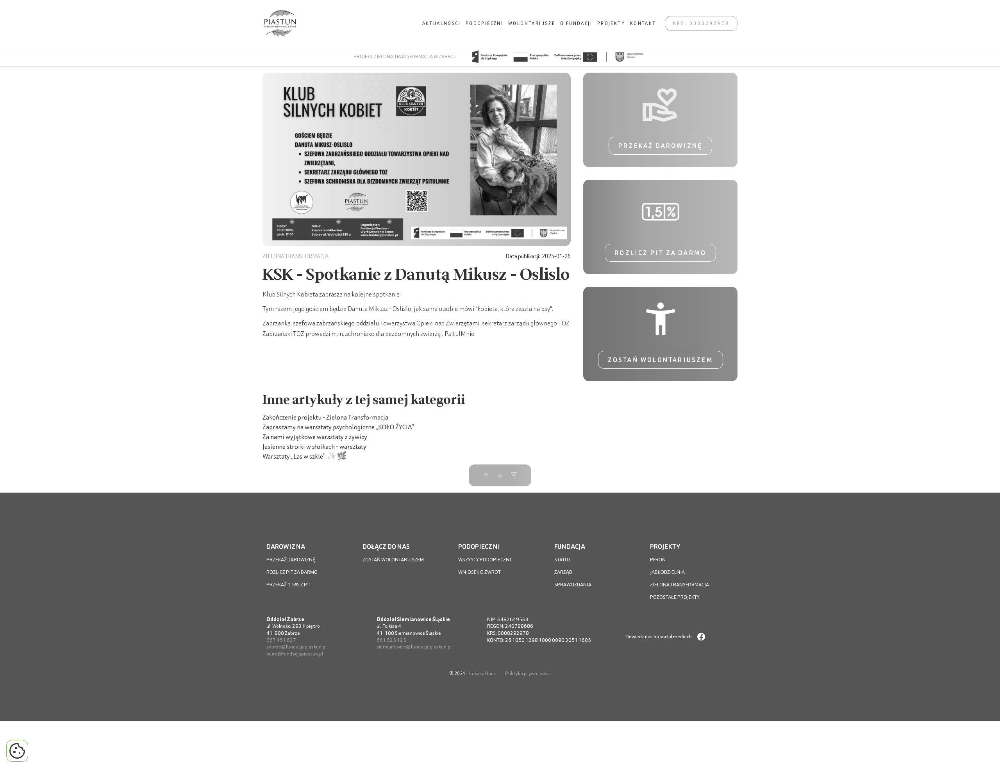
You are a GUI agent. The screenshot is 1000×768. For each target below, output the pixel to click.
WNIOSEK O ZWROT (479, 572)
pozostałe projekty (675, 597)
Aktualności (441, 23)
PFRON (658, 559)
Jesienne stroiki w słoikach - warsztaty (314, 446)
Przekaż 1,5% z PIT (288, 584)
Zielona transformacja (679, 584)
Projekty (611, 23)
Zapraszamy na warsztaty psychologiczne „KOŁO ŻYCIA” (338, 427)
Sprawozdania (572, 584)
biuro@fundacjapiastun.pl (294, 653)
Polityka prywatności (528, 673)
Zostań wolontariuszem (660, 359)
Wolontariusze (531, 23)
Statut (562, 559)
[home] (280, 23)
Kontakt (643, 23)
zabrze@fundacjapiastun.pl (296, 646)
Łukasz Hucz (482, 673)
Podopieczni (484, 23)
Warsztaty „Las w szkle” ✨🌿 (304, 456)
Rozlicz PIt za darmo (292, 572)
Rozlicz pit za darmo (660, 252)
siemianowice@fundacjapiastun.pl (414, 646)
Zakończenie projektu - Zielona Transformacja (325, 417)
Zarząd (563, 572)
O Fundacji (576, 23)
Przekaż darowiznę (660, 145)
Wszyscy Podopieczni (484, 559)
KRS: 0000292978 (701, 23)
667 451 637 (281, 640)
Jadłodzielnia (667, 572)
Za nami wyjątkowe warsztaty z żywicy (314, 436)
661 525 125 (391, 640)
